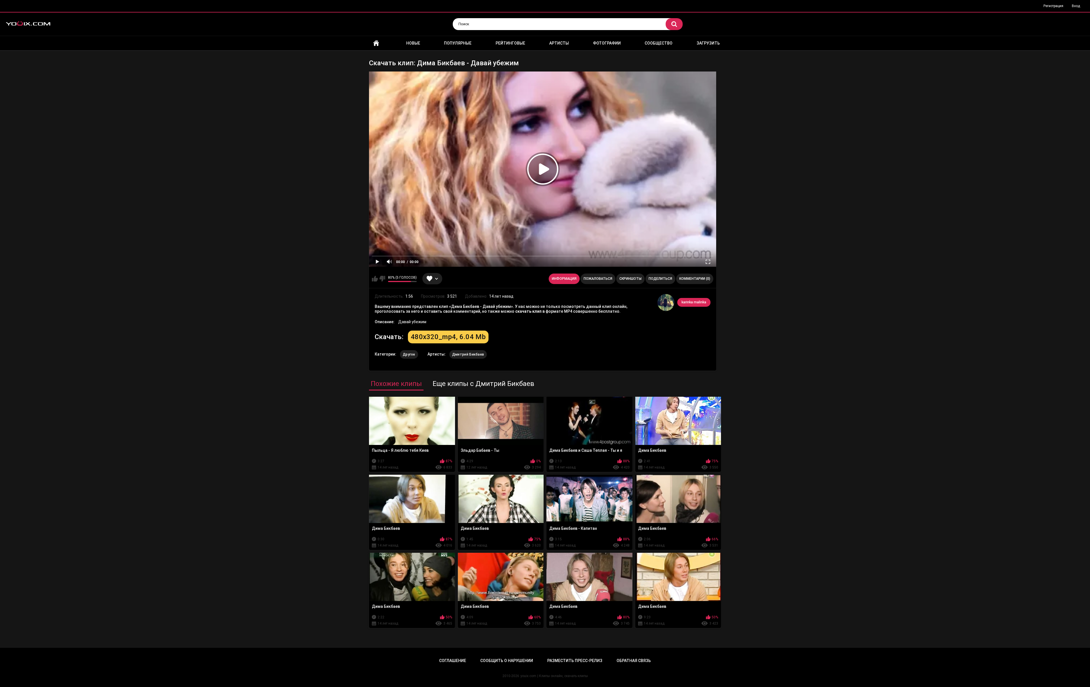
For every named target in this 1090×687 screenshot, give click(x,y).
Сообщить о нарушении (506, 660)
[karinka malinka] (665, 302)
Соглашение (452, 660)
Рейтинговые (510, 43)
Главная (376, 43)
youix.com (528, 676)
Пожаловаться (598, 279)
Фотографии (607, 43)
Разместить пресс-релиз (574, 660)
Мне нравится (375, 278)
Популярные (457, 43)
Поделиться (660, 279)
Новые (413, 43)
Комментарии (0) (694, 279)
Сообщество (658, 43)
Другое (409, 354)
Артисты (559, 43)
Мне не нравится (382, 278)
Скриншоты (630, 279)
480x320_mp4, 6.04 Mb (448, 337)
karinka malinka (694, 302)
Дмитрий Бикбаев (468, 354)
